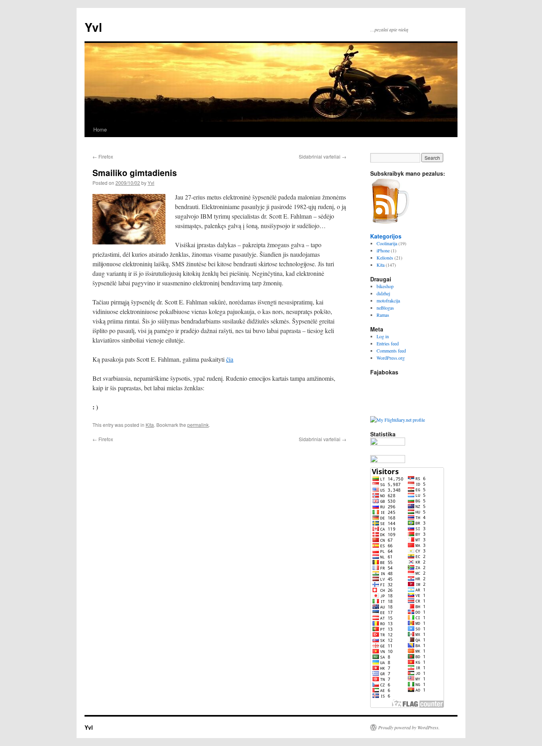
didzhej (383, 293)
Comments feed (391, 350)
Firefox (102, 156)
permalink (198, 424)
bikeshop (385, 286)
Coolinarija (387, 243)
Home (100, 129)
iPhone (383, 250)
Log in (383, 336)
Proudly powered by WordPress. (409, 727)
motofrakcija (388, 300)
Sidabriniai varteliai (322, 156)
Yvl (93, 26)
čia (229, 359)
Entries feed (388, 343)
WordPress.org (391, 358)
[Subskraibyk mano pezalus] (390, 222)
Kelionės (385, 257)
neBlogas (385, 307)
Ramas (383, 315)
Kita (150, 424)
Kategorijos (386, 236)
